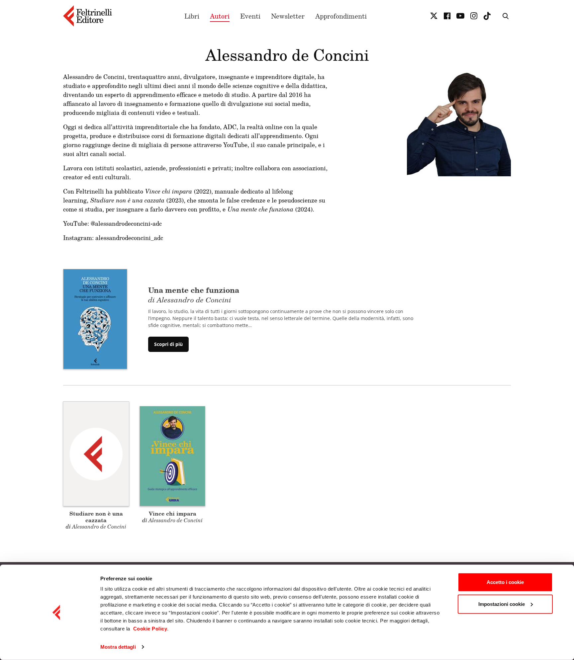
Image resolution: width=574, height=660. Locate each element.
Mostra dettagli (118, 647)
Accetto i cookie (505, 582)
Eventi (250, 16)
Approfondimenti (341, 16)
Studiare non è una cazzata (96, 516)
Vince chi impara (172, 513)
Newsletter (288, 16)
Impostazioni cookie (501, 604)
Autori (220, 16)
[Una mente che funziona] (95, 318)
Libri (191, 16)
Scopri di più (168, 344)
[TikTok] (487, 16)
